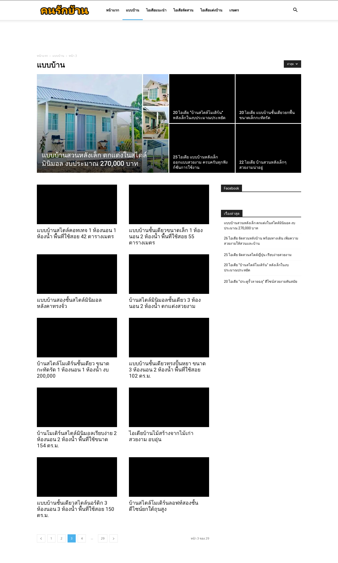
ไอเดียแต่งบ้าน (211, 10)
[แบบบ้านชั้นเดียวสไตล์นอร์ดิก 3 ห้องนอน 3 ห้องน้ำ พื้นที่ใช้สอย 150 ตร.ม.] (77, 477)
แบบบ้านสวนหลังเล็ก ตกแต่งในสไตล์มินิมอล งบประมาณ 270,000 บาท (259, 225)
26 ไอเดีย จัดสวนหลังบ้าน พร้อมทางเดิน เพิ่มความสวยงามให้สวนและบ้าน (261, 240)
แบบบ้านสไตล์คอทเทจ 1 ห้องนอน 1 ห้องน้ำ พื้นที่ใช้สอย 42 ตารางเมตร (76, 233)
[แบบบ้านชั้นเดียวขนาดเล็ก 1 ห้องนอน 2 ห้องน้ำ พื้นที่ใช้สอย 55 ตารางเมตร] (169, 204)
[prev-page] (41, 538)
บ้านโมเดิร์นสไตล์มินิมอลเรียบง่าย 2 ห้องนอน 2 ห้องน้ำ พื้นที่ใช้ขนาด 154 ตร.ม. (77, 439)
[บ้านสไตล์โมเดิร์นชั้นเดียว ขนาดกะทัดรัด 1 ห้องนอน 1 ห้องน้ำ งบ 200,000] (77, 337)
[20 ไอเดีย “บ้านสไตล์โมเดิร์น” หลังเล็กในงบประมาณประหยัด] (202, 98)
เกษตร (234, 10)
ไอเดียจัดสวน (183, 10)
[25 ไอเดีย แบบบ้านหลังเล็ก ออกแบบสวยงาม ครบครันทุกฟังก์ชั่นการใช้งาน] (202, 148)
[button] (295, 10)
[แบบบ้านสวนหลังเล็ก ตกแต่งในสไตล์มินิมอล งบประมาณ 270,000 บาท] (103, 123)
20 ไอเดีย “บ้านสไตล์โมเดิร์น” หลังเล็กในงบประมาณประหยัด (256, 267)
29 (102, 538)
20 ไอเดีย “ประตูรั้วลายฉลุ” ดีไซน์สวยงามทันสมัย (260, 281)
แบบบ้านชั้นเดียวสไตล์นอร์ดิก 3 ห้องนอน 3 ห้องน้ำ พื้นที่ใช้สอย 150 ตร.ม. (75, 509)
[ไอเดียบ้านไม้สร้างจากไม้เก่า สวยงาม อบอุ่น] (169, 407)
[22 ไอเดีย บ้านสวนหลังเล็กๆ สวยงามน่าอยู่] (268, 148)
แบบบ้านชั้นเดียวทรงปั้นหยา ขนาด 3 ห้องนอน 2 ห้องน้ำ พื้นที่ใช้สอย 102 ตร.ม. (167, 370)
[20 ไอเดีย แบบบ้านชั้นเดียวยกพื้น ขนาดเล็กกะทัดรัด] (268, 98)
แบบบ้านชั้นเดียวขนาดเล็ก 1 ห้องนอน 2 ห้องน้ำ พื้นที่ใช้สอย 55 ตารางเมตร (166, 236)
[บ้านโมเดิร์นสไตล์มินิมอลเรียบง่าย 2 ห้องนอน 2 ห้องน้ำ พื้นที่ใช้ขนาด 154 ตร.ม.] (77, 407)
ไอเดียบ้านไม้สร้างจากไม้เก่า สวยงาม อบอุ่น (161, 436)
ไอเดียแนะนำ (156, 10)
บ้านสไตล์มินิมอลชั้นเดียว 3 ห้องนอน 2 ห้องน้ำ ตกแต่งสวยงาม (165, 303)
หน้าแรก (112, 10)
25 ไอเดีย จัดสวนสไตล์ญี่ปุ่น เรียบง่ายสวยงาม (257, 255)
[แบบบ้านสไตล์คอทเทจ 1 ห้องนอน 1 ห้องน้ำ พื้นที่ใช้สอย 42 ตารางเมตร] (77, 204)
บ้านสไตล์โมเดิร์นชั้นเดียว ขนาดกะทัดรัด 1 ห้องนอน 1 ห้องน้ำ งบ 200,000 (73, 370)
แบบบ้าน (132, 10)
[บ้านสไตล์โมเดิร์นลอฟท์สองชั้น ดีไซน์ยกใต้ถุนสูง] (169, 477)
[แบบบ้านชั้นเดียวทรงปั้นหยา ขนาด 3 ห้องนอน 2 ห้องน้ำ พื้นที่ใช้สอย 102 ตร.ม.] (169, 337)
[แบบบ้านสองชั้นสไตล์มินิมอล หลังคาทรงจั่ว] (77, 274)
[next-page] (113, 538)
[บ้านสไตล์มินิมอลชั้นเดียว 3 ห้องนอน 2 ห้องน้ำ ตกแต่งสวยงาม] (169, 274)
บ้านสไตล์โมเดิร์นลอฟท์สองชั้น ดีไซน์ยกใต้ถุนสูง (163, 506)
